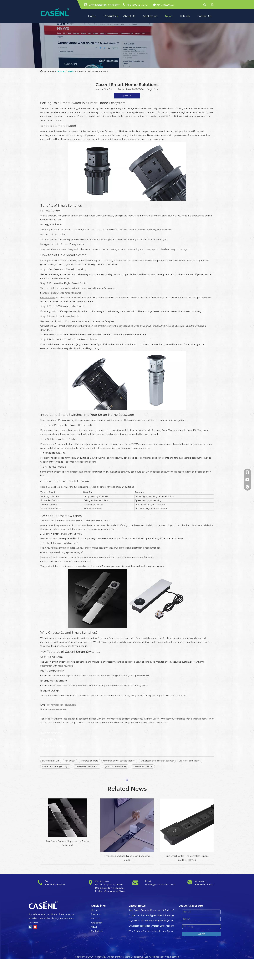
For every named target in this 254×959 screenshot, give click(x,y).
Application (150, 16)
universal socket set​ (143, 766)
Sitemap (174, 956)
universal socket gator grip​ (55, 766)
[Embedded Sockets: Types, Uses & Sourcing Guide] (127, 825)
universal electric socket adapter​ (157, 760)
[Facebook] (30, 927)
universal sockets (89, 760)
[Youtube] (35, 927)
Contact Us (204, 16)
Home (92, 16)
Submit (201, 934)
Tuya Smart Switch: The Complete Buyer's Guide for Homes (186, 858)
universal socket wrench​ (87, 766)
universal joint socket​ (189, 760)
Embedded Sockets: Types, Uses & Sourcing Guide (127, 858)
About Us (129, 16)
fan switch (70, 760)
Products (110, 16)
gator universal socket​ (116, 766)
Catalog (185, 16)
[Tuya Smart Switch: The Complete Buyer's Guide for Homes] (187, 825)
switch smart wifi (51, 760)
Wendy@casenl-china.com (104, 4)
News (168, 16)
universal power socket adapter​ (119, 760)
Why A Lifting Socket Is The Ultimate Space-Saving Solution (159, 931)
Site (156, 89)
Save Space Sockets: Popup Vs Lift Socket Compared (67, 843)
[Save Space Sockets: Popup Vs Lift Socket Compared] (67, 817)
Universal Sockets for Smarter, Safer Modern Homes (155, 926)
